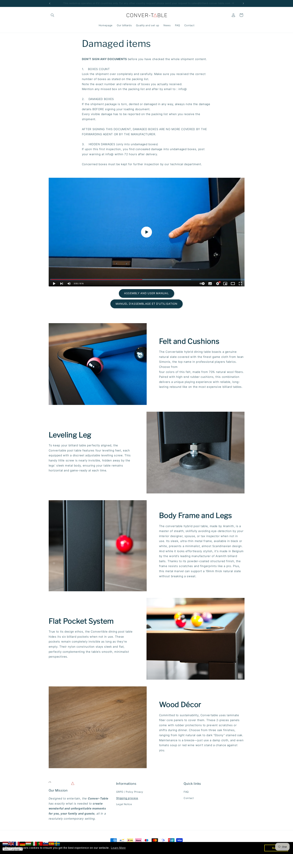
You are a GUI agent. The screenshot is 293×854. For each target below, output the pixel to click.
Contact (189, 798)
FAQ (186, 792)
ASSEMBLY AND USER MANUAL (146, 293)
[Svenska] (57, 843)
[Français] (17, 843)
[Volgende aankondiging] (243, 3)
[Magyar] (28, 843)
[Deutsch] (23, 843)
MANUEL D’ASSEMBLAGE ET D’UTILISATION (146, 303)
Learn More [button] (118, 847)
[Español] (51, 843)
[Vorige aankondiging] (49, 3)
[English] (11, 843)
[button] (52, 15)
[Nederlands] (5, 843)
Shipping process (127, 798)
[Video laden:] (147, 232)
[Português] (40, 843)
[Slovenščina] (46, 843)
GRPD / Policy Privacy (129, 792)
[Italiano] (34, 843)
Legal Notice (124, 804)
